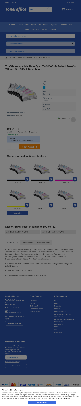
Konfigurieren (32, 398)
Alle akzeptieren (42, 402)
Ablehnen (66, 398)
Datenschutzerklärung (55, 398)
